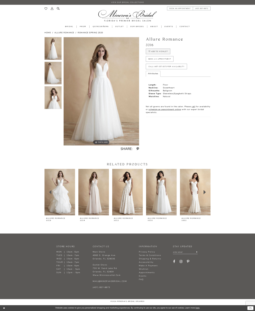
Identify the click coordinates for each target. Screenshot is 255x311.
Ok (250, 308)
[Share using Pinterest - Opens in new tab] (137, 149)
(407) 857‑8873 (101, 287)
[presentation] (59, 192)
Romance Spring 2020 (90, 33)
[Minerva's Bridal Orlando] (127, 15)
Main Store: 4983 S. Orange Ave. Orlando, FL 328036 (104, 255)
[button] (52, 8)
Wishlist (143, 269)
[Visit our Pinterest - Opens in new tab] (188, 261)
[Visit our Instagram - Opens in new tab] (181, 261)
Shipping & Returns (150, 259)
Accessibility (146, 262)
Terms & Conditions (150, 255)
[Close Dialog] (4, 308)
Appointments (147, 273)
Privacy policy (147, 252)
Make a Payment (148, 266)
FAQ (141, 280)
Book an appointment (159, 59)
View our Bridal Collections (127, 2)
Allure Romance (64, 33)
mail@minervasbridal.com (110, 281)
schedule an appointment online (165, 110)
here (197, 308)
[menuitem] (46, 8)
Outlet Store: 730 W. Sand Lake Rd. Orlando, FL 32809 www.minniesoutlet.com (107, 270)
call (193, 107)
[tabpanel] (53, 49)
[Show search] (58, 8)
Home (47, 33)
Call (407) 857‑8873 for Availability (166, 66)
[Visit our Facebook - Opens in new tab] (174, 261)
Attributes (153, 74)
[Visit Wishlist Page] (46, 8)
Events (142, 276)
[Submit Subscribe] (197, 252)
